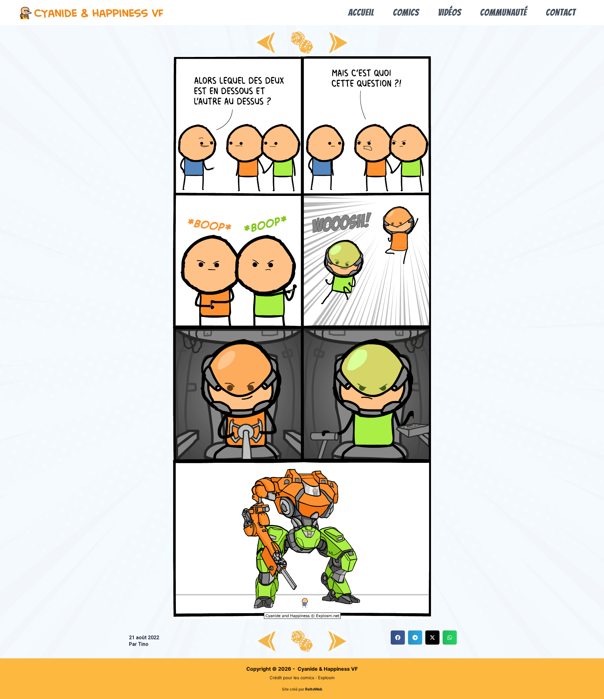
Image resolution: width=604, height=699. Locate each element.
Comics (406, 12)
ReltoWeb (313, 689)
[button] (398, 637)
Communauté (503, 12)
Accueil (361, 12)
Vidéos (449, 12)
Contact (561, 12)
